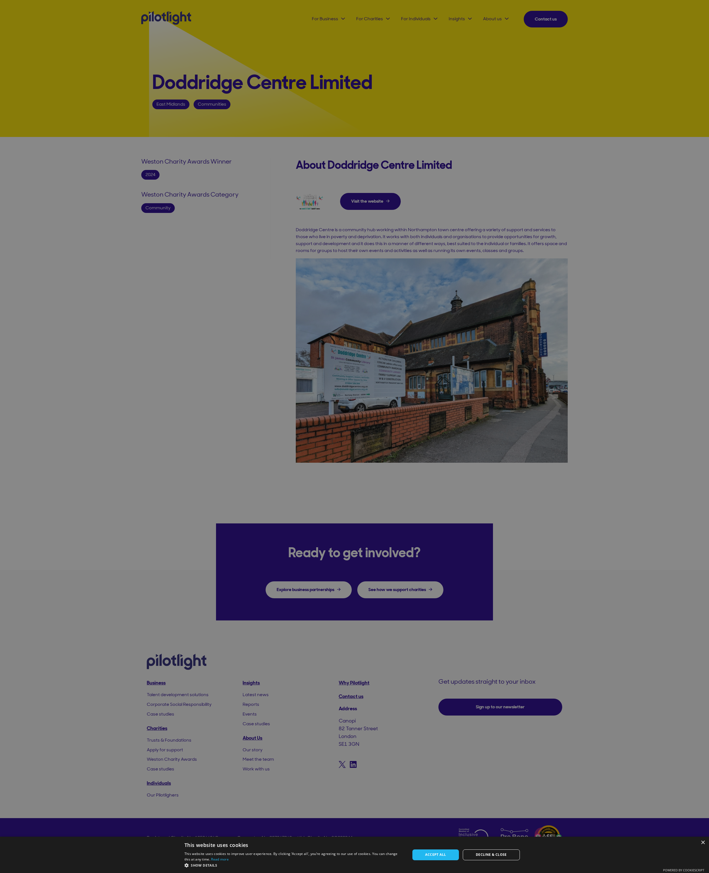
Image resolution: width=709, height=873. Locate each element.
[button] (294, 865)
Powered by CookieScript (683, 870)
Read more (220, 859)
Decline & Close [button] (491, 854)
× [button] (703, 843)
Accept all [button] (435, 854)
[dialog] (354, 855)
